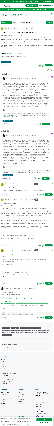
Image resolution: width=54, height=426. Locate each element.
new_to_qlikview (18, 53)
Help (40, 5)
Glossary (3, 401)
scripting (10, 334)
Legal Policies (38, 399)
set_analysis (22, 332)
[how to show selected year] (48, 70)
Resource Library (5, 392)
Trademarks (38, 404)
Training (3, 403)
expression (5, 332)
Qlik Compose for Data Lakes (8, 373)
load (14, 332)
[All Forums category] (3, 348)
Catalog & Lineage (5, 381)
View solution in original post (9, 116)
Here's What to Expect (39, 9)
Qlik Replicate (4, 371)
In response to (8, 187)
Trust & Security (22, 397)
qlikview (29, 330)
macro (35, 332)
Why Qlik (3, 386)
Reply (48, 65)
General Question (10, 56)
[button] (52, 28)
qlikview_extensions (42, 332)
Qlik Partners (4, 394)
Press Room (21, 394)
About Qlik (20, 392)
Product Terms (39, 411)
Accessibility (21, 399)
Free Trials (3, 397)
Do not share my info (41, 413)
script (33, 330)
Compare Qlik (4, 399)
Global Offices (21, 408)
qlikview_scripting (24, 328)
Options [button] (51, 14)
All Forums (14, 14)
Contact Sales (21, 410)
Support (3, 406)
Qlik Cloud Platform (5, 362)
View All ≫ (4, 338)
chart (37, 330)
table (17, 332)
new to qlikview (8, 53)
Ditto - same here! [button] (6, 61)
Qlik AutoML (4, 366)
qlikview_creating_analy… (19, 330)
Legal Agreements (40, 409)
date (10, 332)
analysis (4, 334)
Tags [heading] (4, 324)
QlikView (20, 14)
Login (20, 1)
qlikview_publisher (44, 330)
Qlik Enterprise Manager (7, 379)
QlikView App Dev (21, 56)
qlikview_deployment (7, 330)
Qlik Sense (3, 364)
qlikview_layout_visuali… (35, 328)
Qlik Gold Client (4, 383)
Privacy (20, 401)
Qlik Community (5, 14)
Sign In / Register (48, 5)
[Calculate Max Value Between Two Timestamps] (51, 70)
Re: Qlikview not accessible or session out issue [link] (14, 15)
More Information (44, 422)
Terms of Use (38, 406)
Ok (44, 419)
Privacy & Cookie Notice (41, 402)
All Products (4, 359)
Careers (20, 403)
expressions (29, 332)
